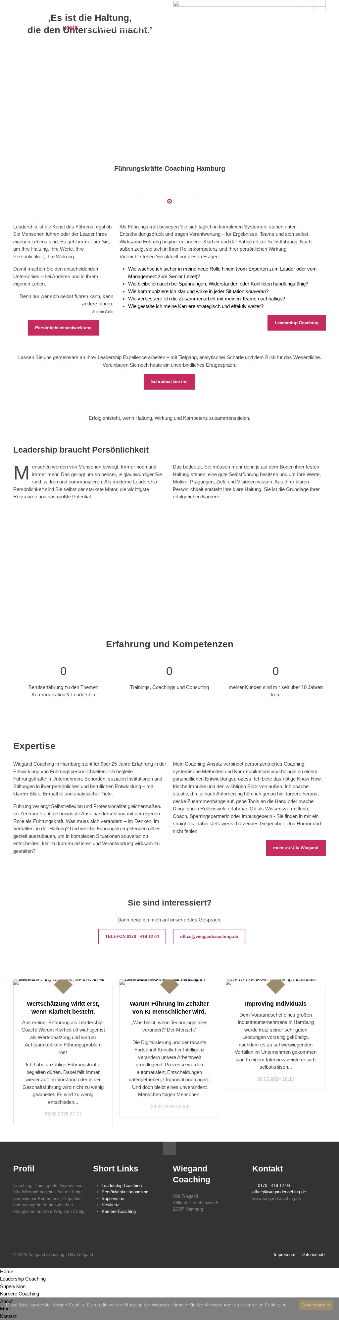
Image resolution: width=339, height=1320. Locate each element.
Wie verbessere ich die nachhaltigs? (206, 298)
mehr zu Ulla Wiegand (295, 847)
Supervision (170, 28)
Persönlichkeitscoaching (125, 1191)
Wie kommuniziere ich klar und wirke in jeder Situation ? (198, 291)
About (266, 28)
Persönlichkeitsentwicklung (63, 327)
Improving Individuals (276, 1003)
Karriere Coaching (222, 28)
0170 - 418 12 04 (274, 1185)
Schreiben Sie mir (169, 381)
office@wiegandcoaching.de (209, 936)
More (289, 28)
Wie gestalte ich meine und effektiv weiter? (196, 306)
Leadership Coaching (115, 28)
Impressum (284, 1254)
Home (70, 28)
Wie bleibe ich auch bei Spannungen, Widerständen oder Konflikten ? (218, 283)
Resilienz (110, 1204)
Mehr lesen (17, 1312)
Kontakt (317, 28)
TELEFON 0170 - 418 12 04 (132, 936)
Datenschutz (314, 1254)
